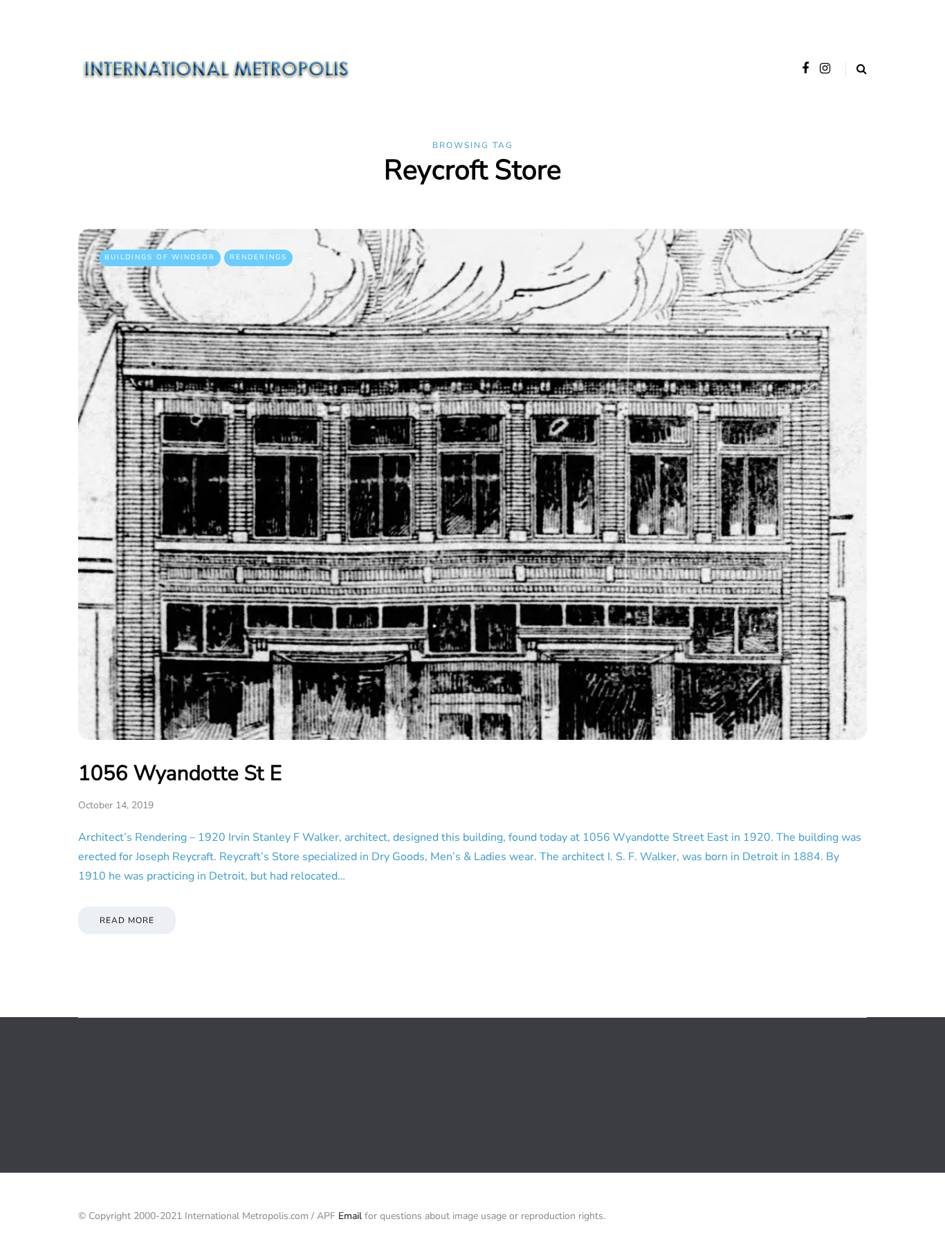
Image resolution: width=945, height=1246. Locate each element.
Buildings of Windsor (159, 257)
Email (350, 1215)
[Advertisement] (330, 1094)
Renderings (258, 257)
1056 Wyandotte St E (180, 773)
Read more (127, 920)
